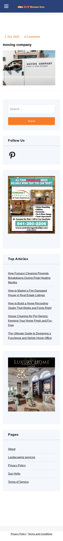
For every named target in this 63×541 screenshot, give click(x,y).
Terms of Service (18, 481)
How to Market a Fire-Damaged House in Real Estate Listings (27, 293)
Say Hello (14, 473)
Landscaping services (21, 457)
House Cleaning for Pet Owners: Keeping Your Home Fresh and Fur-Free (30, 321)
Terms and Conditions (40, 533)
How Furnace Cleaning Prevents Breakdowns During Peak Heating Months (29, 278)
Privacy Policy (17, 465)
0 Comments (32, 36)
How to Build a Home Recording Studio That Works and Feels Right (29, 305)
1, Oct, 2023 (12, 36)
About (11, 449)
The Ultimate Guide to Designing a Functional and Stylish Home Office (30, 335)
